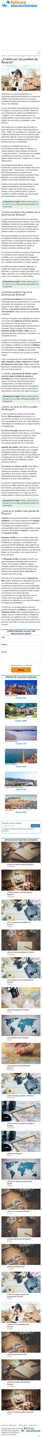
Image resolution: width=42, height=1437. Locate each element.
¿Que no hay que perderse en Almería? (20, 952)
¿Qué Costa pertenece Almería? (18, 1010)
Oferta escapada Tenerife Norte (14, 787)
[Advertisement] (21, 29)
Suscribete (35, 826)
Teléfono (4, 644)
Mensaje (4, 652)
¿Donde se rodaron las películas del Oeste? (19, 1182)
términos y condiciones (25, 665)
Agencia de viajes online (8, 1425)
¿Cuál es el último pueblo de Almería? (20, 864)
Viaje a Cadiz (9, 810)
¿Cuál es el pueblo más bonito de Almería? (18, 1383)
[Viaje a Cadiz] (21, 805)
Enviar (21, 669)
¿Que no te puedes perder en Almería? (20, 1412)
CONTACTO (33, 1425)
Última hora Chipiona (11, 764)
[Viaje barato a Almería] (21, 689)
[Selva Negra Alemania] (21, 713)
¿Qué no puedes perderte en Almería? (20, 1096)
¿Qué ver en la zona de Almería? (18, 1211)
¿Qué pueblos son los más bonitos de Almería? (20, 981)
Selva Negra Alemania (11, 718)
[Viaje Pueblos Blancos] (21, 735)
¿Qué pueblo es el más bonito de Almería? (18, 1067)
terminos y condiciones (18, 829)
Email (3, 637)
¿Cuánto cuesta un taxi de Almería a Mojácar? (19, 893)
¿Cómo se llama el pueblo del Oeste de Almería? (20, 1124)
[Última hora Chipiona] (21, 759)
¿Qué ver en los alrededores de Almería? (18, 1325)
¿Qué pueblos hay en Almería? (18, 1038)
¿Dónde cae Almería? (14, 1153)
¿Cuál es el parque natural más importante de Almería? (18, 1295)
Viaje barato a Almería (11, 695)
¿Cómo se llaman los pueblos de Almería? (18, 923)
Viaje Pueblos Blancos (11, 741)
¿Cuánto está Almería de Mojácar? (19, 1239)
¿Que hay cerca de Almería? (17, 1354)
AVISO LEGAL (22, 1425)
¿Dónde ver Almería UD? (16, 1266)
